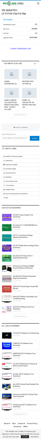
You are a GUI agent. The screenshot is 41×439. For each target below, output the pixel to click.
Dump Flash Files (10, 173)
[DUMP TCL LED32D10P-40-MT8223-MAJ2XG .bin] (29, 93)
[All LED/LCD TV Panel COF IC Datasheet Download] (6, 258)
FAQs (6, 198)
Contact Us (21, 423)
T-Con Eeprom (10, 185)
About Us (7, 423)
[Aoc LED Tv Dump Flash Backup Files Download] (6, 386)
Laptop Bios (9, 160)
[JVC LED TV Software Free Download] (6, 335)
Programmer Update (11, 164)
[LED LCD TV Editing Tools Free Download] (6, 309)
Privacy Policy (32, 423)
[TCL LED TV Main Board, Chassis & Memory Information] (6, 366)
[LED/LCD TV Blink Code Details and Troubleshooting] (6, 299)
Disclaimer (17, 426)
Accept (25, 437)
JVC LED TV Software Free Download (26, 333)
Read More (34, 436)
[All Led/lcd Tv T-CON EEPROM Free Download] (6, 227)
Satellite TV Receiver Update (14, 156)
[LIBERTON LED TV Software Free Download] (6, 356)
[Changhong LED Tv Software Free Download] (6, 407)
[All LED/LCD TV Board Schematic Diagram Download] (6, 278)
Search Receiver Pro (9, 134)
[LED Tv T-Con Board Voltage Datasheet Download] (6, 237)
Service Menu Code (11, 181)
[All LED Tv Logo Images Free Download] (6, 217)
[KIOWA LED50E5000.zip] (11, 74)
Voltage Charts (10, 189)
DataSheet (8, 177)
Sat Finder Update (10, 169)
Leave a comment (21, 127)
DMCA (25, 426)
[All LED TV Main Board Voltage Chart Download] (6, 248)
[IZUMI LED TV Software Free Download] (6, 345)
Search (34, 138)
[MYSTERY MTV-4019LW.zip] (29, 74)
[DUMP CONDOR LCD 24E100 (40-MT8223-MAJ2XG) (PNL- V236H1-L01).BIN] (11, 93)
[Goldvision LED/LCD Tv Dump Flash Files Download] (6, 396)
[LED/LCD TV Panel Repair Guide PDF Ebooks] (6, 289)
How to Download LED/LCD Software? (16, 194)
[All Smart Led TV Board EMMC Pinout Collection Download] (6, 268)
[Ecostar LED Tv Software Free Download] (6, 376)
